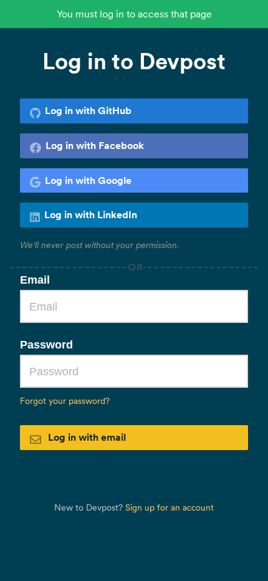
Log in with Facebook (94, 145)
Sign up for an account (169, 507)
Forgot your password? (65, 400)
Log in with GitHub (88, 110)
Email (35, 280)
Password (46, 345)
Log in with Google (88, 180)
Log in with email (85, 437)
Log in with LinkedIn (90, 214)
